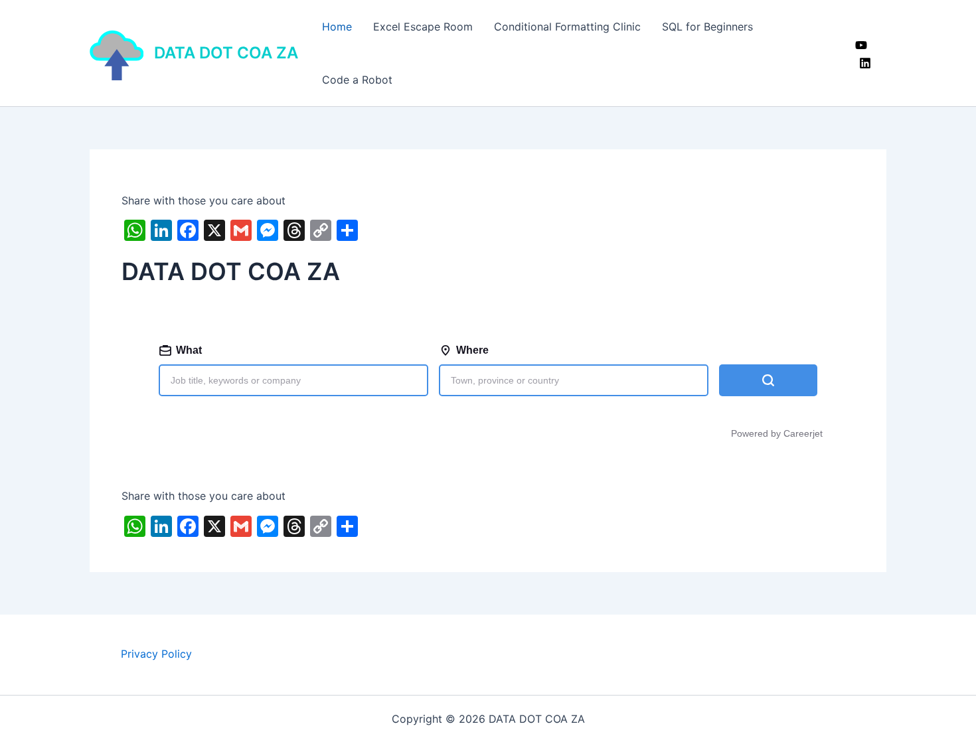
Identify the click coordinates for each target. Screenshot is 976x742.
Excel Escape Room (423, 26)
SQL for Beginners (707, 26)
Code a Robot (357, 79)
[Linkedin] (865, 63)
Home (337, 26)
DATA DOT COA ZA (226, 52)
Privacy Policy (156, 653)
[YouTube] (861, 45)
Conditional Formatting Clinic (567, 26)
